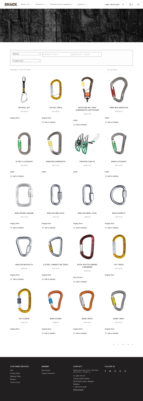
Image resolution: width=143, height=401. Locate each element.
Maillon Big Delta (24, 264)
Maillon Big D (118, 213)
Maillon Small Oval (87, 213)
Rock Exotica (78, 277)
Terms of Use (15, 382)
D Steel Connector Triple (55, 264)
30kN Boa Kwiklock (118, 107)
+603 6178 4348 (80, 387)
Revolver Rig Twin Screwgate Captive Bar (87, 108)
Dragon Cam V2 (87, 161)
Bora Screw (56, 318)
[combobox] (119, 69)
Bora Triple (87, 318)
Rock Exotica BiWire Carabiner (87, 265)
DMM (75, 120)
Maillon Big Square (24, 213)
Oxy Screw (24, 318)
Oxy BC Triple (55, 107)
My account (46, 370)
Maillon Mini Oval (55, 213)
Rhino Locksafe (118, 161)
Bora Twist (118, 318)
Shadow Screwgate (56, 161)
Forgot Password (48, 373)
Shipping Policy (15, 376)
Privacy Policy (15, 373)
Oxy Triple (119, 264)
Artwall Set (24, 107)
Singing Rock (14, 118)
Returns (13, 379)
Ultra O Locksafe (24, 161)
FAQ (11, 370)
